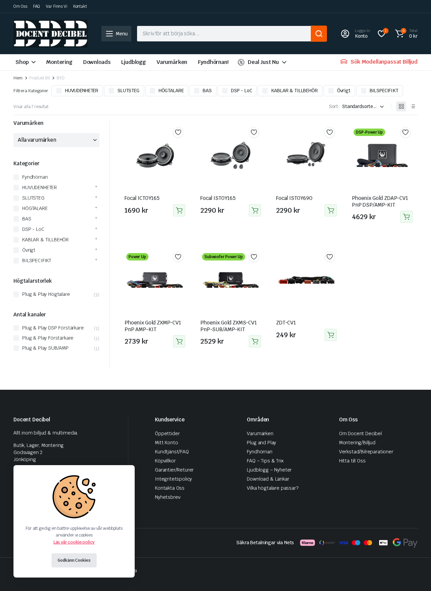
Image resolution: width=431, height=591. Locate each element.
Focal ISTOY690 (294, 198)
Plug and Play (261, 443)
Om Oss (20, 6)
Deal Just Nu (263, 62)
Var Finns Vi (56, 6)
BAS (207, 91)
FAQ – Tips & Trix (265, 461)
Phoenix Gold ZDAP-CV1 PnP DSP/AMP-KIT (380, 201)
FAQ (36, 6)
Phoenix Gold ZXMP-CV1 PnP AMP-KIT (153, 326)
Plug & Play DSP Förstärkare (53, 328)
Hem (18, 78)
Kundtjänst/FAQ (172, 452)
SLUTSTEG (128, 91)
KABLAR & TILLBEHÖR (294, 91)
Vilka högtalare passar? (272, 488)
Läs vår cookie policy (74, 542)
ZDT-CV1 (286, 322)
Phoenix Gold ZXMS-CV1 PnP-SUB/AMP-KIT (228, 326)
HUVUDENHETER (81, 91)
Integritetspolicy (173, 479)
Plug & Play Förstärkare (47, 338)
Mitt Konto (166, 443)
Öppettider (167, 433)
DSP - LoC (241, 91)
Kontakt (80, 6)
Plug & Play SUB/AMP (45, 348)
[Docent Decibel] (50, 33)
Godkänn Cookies (74, 560)
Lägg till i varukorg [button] (179, 210)
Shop (21, 62)
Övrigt (344, 91)
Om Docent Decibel (360, 433)
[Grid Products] (401, 106)
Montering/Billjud (357, 443)
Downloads (97, 62)
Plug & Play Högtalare (46, 294)
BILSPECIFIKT (384, 91)
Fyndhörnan (34, 177)
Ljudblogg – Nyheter (269, 470)
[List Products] (412, 106)
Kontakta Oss (170, 488)
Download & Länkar (268, 479)
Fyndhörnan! (213, 62)
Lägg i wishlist (178, 132)
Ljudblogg (133, 62)
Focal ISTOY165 (218, 198)
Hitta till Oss (352, 461)
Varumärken (172, 62)
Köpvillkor (165, 461)
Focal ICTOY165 (142, 198)
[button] (405, 33)
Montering (59, 62)
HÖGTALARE (171, 91)
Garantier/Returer (174, 470)
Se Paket (406, 217)
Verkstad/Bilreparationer (366, 452)
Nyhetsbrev (167, 497)
